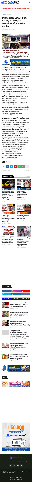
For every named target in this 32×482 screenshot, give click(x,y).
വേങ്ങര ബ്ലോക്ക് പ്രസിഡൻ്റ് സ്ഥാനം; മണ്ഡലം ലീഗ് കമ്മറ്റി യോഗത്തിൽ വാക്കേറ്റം (7, 240)
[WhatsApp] (19, 166)
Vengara (8, 14)
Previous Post (6, 170)
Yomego (11, 473)
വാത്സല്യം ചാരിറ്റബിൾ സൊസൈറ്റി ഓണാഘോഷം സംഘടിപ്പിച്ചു (23, 218)
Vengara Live (15, 471)
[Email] (23, 166)
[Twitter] (11, 166)
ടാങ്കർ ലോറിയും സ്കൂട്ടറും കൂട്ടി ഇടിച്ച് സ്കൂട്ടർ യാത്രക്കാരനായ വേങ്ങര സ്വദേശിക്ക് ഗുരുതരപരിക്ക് (19, 357)
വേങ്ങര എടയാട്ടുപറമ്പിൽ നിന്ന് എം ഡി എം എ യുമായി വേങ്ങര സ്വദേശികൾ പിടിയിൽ (19, 314)
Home (3, 14)
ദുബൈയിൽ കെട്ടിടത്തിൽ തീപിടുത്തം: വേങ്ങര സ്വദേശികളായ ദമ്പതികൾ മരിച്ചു (20, 323)
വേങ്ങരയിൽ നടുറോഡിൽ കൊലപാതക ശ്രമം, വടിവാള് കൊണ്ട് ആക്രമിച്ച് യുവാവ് (18, 304)
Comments (25, 299)
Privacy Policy (18, 477)
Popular (6, 299)
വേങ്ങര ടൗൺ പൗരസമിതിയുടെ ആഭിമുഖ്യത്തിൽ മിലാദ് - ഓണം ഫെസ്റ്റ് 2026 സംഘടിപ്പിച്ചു (8, 218)
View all (28, 176)
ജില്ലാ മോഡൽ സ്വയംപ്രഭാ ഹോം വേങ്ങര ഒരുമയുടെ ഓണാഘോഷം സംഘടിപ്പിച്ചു (22, 194)
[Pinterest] (15, 166)
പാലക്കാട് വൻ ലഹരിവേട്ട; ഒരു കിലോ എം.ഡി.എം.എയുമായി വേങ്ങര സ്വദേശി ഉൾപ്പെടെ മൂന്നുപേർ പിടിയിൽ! (23, 242)
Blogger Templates (16, 474)
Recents (16, 299)
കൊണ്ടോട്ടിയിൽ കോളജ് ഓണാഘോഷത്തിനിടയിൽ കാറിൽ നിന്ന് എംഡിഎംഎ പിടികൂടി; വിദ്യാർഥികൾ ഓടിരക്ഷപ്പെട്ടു (8, 195)
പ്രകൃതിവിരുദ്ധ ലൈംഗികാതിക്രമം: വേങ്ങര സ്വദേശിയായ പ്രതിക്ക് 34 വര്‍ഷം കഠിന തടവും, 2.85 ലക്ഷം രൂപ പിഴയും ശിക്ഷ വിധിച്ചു (19, 334)
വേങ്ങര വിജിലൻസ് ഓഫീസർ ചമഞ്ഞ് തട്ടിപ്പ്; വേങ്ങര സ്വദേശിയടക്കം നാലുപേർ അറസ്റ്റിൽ (19, 346)
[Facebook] (7, 166)
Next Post (26, 170)
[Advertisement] (16, 267)
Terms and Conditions (16, 479)
